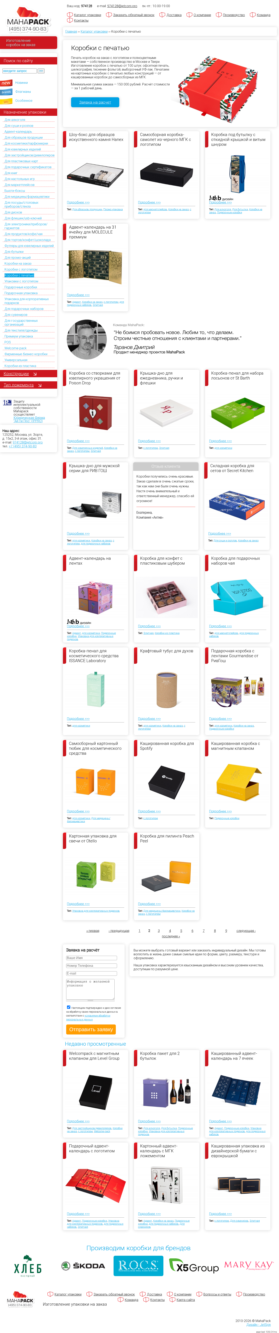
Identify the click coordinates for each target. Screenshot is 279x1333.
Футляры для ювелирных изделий (29, 246)
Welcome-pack (15, 348)
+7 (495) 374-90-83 (23, 446)
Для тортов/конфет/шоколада (27, 240)
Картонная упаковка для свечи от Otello (93, 838)
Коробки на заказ (17, 263)
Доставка (174, 15)
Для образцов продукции (23, 137)
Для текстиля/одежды (21, 330)
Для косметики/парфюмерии (26, 143)
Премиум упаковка (18, 336)
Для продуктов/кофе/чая (23, 234)
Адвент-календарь (18, 132)
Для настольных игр (19, 179)
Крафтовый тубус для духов (166, 650)
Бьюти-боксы (14, 191)
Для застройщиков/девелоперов (29, 155)
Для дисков (13, 212)
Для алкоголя (14, 120)
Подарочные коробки (20, 287)
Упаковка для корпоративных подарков (96, 910)
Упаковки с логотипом (21, 281)
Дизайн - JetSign (258, 1325)
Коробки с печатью (19, 275)
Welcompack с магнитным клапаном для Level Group (94, 1056)
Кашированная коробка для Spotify (167, 746)
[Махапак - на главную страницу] (28, 19)
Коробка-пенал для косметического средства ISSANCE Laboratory (94, 655)
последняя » (171, 936)
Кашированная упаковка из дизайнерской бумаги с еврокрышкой (238, 1151)
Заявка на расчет (95, 102)
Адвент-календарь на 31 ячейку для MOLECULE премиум (92, 232)
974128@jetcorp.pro (28, 442)
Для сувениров (15, 315)
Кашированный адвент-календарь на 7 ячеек (234, 1056)
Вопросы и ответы (217, 1294)
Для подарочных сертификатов (27, 167)
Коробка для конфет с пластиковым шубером (162, 561)
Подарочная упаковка (21, 293)
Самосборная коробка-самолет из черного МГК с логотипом (165, 139)
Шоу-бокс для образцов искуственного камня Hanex (96, 137)
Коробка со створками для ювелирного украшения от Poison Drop (94, 378)
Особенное (23, 101)
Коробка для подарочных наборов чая (235, 561)
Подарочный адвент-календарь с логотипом (92, 1148)
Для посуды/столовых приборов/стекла (21, 204)
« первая (92, 931)
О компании (202, 15)
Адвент (76, 301)
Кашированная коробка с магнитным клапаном (235, 746)
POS (7, 342)
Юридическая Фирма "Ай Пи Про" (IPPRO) (29, 419)
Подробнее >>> (78, 202)
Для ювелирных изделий (22, 149)
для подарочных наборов (95, 543)
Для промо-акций (17, 258)
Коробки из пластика (20, 366)
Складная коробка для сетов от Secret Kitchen (232, 468)
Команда (263, 15)
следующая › (246, 931)
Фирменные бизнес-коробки (25, 354)
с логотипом (111, 301)
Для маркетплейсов (19, 185)
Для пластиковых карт (21, 161)
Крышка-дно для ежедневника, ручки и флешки (161, 378)
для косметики (223, 447)
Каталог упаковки (87, 15)
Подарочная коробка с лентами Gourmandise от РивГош (234, 655)
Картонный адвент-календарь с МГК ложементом (158, 1151)
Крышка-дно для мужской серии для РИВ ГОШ (94, 468)
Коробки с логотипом (20, 269)
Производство (234, 15)
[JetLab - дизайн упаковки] (217, 222)
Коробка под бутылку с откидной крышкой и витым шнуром (238, 139)
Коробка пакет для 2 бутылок (160, 1056)
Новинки (21, 83)
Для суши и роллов (18, 126)
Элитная (98, 304)
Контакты (81, 20)
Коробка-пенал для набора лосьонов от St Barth (237, 376)
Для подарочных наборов (24, 309)
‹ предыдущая (119, 931)
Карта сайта (186, 1300)
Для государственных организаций (21, 322)
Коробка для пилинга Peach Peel (167, 838)
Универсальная (15, 360)
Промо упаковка (113, 209)
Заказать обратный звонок (133, 15)
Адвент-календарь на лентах (90, 561)
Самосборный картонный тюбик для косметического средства (95, 748)
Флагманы (23, 92)
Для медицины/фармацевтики (26, 197)
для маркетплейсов (155, 209)
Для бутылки (13, 252)
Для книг (11, 173)
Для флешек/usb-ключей (23, 218)
